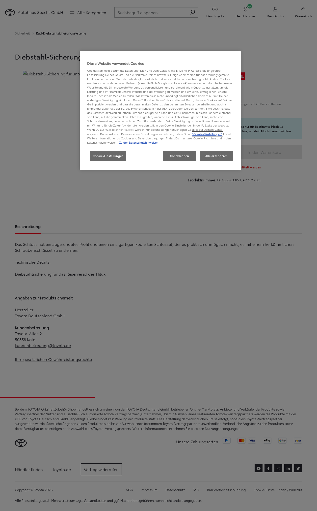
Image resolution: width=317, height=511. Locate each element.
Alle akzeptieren (216, 156)
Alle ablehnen (179, 156)
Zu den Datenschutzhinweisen (138, 142)
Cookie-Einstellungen (108, 156)
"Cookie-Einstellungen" (207, 134)
